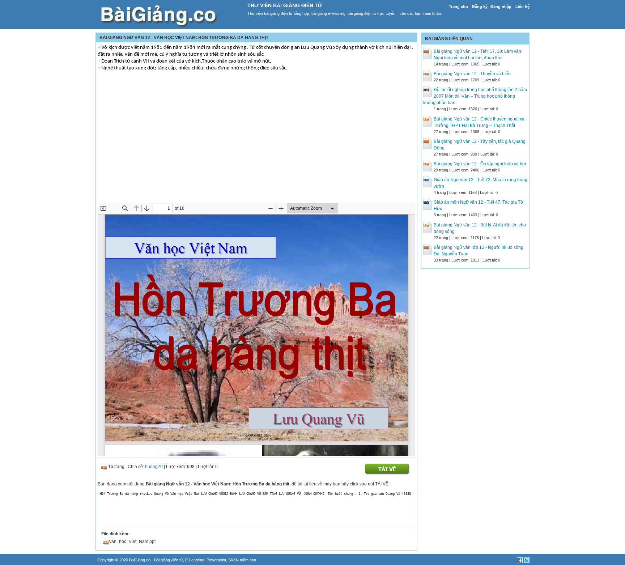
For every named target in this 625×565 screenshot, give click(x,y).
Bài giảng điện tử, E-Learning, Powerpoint (190, 560)
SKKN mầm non (242, 560)
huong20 (154, 466)
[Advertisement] (256, 148)
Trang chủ (458, 6)
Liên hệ (522, 6)
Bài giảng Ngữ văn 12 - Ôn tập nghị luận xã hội (480, 163)
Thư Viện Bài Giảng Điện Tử (284, 5)
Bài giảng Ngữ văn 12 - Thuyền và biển (472, 73)
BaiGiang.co (139, 560)
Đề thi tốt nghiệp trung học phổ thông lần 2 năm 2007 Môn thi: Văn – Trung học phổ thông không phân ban (475, 96)
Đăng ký (480, 6)
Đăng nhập (500, 6)
